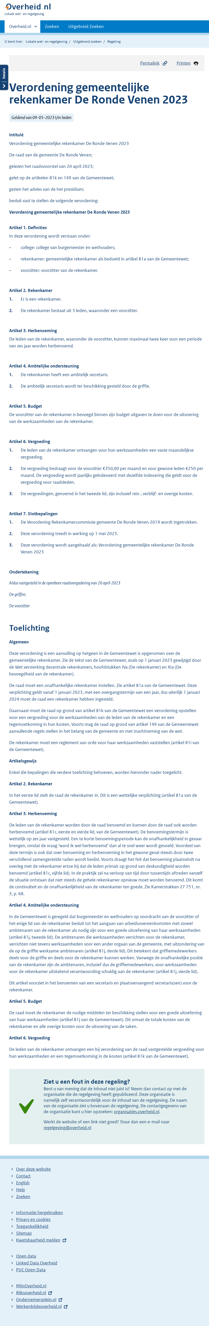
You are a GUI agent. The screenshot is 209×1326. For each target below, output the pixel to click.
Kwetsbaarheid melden (38, 1240)
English (23, 1183)
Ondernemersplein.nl (36, 1299)
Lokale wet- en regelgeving (46, 41)
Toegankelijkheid (32, 1226)
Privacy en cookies (33, 1219)
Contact (23, 1176)
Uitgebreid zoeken (87, 41)
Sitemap (24, 1233)
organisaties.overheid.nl (136, 1111)
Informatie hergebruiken (39, 1212)
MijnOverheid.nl (31, 1286)
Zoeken (52, 26)
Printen (184, 63)
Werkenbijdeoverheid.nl (39, 1306)
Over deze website (33, 1169)
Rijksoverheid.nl (31, 1292)
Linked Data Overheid (36, 1263)
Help (20, 1189)
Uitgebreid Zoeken (86, 26)
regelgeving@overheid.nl (67, 1127)
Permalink (150, 63)
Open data (26, 1256)
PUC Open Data (31, 1270)
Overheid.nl (20, 28)
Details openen (4, 77)
